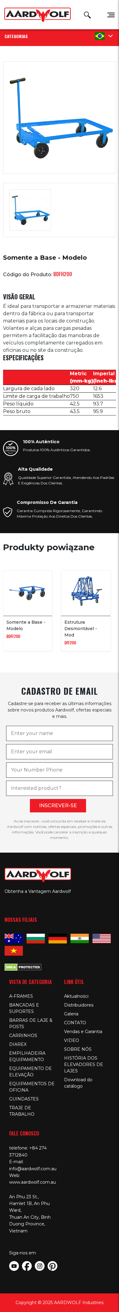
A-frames (21, 996)
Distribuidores (78, 1005)
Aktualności (76, 996)
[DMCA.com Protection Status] (23, 966)
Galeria (71, 1014)
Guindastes (24, 1099)
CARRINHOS (23, 1035)
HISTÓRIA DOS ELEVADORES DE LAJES (83, 1064)
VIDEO (71, 1040)
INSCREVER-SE (58, 805)
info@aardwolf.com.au (32, 1168)
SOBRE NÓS (78, 1049)
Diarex (18, 1044)
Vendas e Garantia (83, 1031)
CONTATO (75, 1022)
